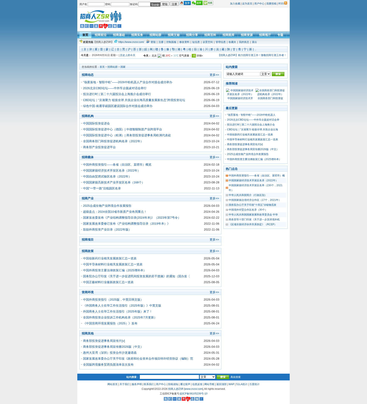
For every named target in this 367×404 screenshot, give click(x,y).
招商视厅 (265, 35)
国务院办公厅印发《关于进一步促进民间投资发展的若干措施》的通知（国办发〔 (136, 276)
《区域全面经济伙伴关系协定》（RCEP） (253, 224)
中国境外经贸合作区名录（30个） (248, 209)
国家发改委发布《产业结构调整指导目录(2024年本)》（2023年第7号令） (132, 217)
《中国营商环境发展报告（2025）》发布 (110, 323)
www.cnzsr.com (193, 388)
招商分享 (192, 35)
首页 (85, 35)
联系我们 (149, 384)
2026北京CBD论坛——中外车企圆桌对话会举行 (115, 88)
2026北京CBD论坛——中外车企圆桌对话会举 (253, 119)
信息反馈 (197, 384)
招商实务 (137, 35)
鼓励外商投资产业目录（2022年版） (107, 229)
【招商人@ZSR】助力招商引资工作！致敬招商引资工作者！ (252, 55)
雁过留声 (185, 384)
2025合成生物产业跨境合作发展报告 (107, 205)
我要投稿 (271, 3)
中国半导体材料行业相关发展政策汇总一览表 (113, 264)
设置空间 (208, 42)
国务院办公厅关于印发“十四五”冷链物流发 (252, 204)
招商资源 (247, 35)
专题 (280, 35)
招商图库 (228, 35)
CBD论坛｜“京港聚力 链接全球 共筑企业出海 (252, 129)
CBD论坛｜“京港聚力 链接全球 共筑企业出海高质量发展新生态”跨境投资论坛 (134, 100)
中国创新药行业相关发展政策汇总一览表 (110, 258)
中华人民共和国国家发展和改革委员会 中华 (253, 214)
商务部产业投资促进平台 (99, 147)
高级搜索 (235, 377)
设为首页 (247, 3)
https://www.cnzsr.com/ (131, 42)
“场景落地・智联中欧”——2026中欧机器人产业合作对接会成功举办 (127, 82)
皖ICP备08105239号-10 (193, 393)
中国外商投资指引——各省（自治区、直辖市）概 (257, 175)
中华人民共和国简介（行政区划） (248, 195)
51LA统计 (241, 384)
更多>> (214, 74)
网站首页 (112, 384)
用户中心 (259, 3)
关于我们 (125, 384)
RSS (281, 3)
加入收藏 (235, 3)
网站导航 (209, 384)
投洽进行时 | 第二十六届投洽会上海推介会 (251, 124)
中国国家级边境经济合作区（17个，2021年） (255, 199)
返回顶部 (221, 384)
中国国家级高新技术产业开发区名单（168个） (114, 182)
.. (255, 49)
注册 (161, 42)
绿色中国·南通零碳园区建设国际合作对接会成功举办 (117, 106)
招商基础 (119, 35)
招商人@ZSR (176, 388)
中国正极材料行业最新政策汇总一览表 (108, 282)
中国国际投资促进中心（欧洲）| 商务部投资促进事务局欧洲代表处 (127, 135)
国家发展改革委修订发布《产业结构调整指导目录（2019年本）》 (126, 223)
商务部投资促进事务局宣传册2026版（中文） (113, 346)
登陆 (153, 42)
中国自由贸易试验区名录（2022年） (107, 176)
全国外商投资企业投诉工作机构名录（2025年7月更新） (120, 317)
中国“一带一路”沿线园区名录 (102, 188)
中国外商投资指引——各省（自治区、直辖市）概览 (117, 164)
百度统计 (254, 384)
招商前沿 (101, 35)
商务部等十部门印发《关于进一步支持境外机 (254, 219)
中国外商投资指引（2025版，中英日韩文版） (113, 299)
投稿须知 (173, 384)
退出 (254, 42)
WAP (231, 384)
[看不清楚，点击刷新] (155, 4)
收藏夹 (232, 42)
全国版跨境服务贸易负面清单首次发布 (108, 364)
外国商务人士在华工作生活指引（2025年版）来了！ (117, 311)
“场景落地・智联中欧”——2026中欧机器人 (251, 114)
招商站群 (155, 35)
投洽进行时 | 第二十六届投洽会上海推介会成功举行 (117, 94)
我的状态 (244, 42)
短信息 (196, 42)
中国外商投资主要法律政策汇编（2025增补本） (114, 270)
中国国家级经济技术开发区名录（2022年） (111, 170)
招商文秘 (174, 35)
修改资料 (184, 42)
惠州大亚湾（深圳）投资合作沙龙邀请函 (110, 352)
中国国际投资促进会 (96, 123)
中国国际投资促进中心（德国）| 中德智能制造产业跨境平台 (122, 129)
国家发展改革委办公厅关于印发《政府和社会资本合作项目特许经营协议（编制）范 (138, 358)
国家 (123, 66)
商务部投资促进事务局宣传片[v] (104, 340)
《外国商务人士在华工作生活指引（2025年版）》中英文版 (122, 305)
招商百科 (210, 35)
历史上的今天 (127, 55)
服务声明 (137, 384)
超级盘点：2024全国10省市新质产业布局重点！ (115, 211)
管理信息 (221, 42)
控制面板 (171, 42)
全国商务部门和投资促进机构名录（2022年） (113, 141)
